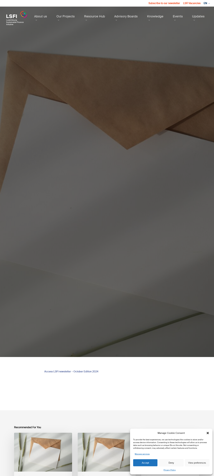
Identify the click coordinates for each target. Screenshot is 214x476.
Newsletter (107, 201)
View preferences (197, 462)
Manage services (142, 454)
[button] (207, 433)
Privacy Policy (170, 470)
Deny (171, 462)
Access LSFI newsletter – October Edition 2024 (71, 371)
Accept (145, 462)
